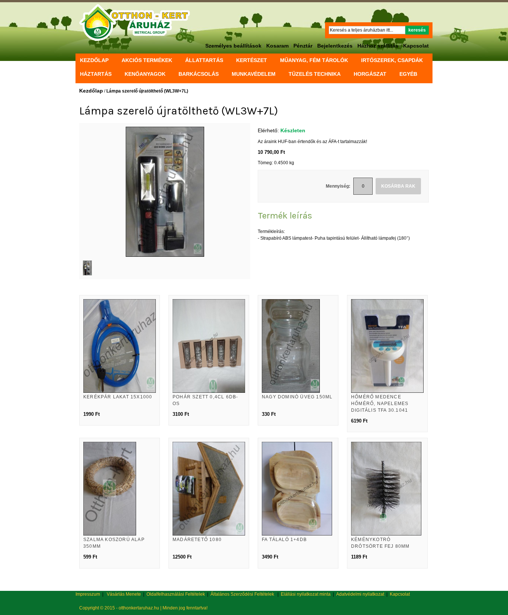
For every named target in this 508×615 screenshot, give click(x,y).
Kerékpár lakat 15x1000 (117, 396)
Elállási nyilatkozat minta (306, 594)
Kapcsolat (416, 46)
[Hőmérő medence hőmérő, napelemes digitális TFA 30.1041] (387, 346)
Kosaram (277, 46)
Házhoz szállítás (377, 46)
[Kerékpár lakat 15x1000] (119, 346)
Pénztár (302, 46)
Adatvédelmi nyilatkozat (360, 594)
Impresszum (87, 594)
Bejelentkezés (335, 46)
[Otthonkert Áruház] (134, 22)
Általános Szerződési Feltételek (242, 594)
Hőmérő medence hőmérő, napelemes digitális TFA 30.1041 (379, 403)
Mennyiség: (338, 186)
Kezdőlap (94, 60)
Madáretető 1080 (197, 539)
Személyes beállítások (233, 46)
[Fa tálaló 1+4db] (298, 488)
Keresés (417, 30)
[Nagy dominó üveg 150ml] (298, 346)
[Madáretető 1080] (209, 488)
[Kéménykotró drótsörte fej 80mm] (387, 488)
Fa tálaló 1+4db (284, 539)
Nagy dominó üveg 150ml (297, 396)
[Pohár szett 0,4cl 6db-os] (209, 346)
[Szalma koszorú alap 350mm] (119, 488)
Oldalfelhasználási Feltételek (176, 594)
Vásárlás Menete (124, 594)
